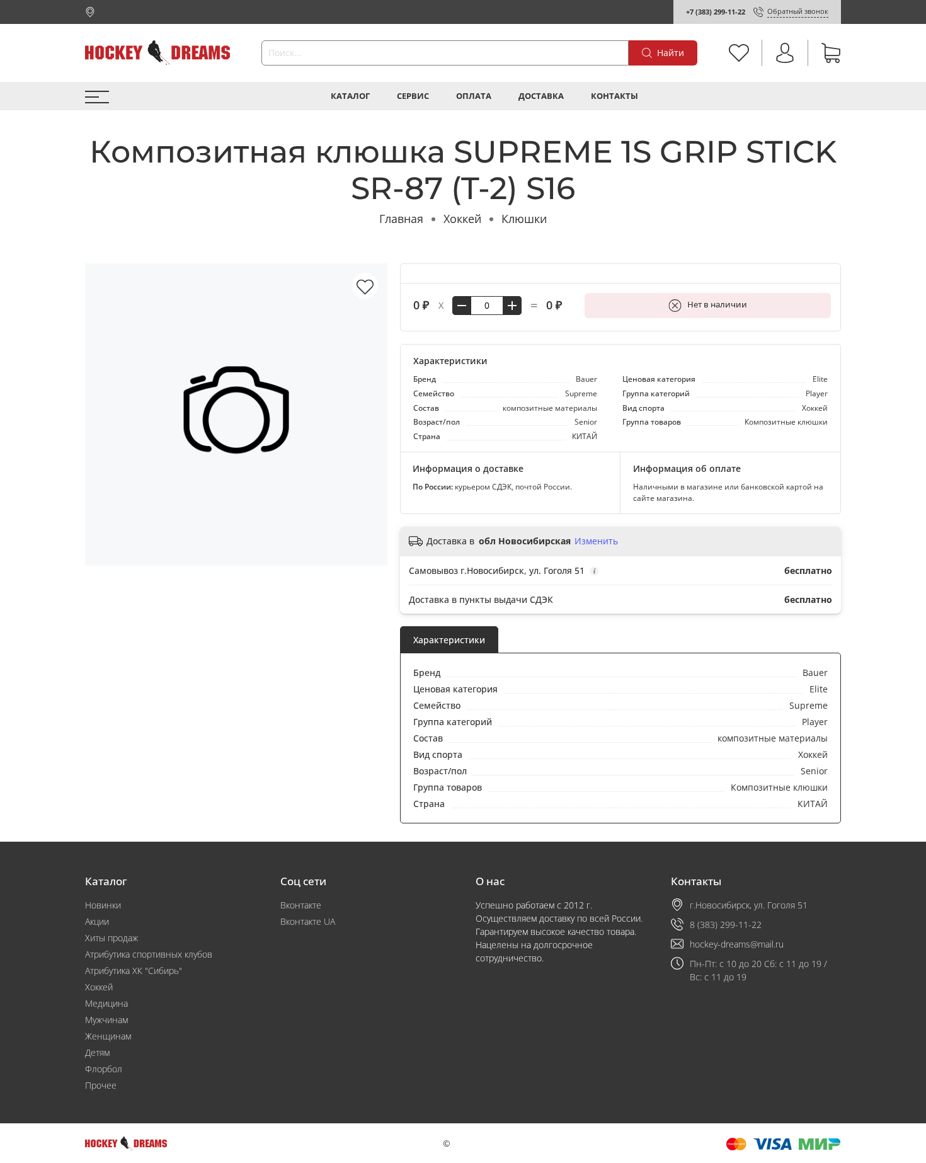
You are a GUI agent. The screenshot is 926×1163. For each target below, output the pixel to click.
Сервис (413, 96)
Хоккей (462, 218)
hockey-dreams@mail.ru (737, 944)
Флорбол (103, 1069)
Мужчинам (106, 1020)
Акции (97, 921)
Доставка (541, 96)
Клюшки (524, 218)
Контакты (614, 96)
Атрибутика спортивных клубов (148, 954)
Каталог (350, 96)
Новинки (103, 905)
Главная (401, 218)
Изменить (596, 541)
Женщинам (108, 1036)
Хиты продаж (111, 938)
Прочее (101, 1085)
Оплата (473, 96)
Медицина (106, 1003)
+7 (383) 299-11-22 (715, 11)
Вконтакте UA (307, 921)
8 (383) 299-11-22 (726, 925)
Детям (97, 1052)
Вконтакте (300, 905)
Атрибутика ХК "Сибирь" (133, 971)
